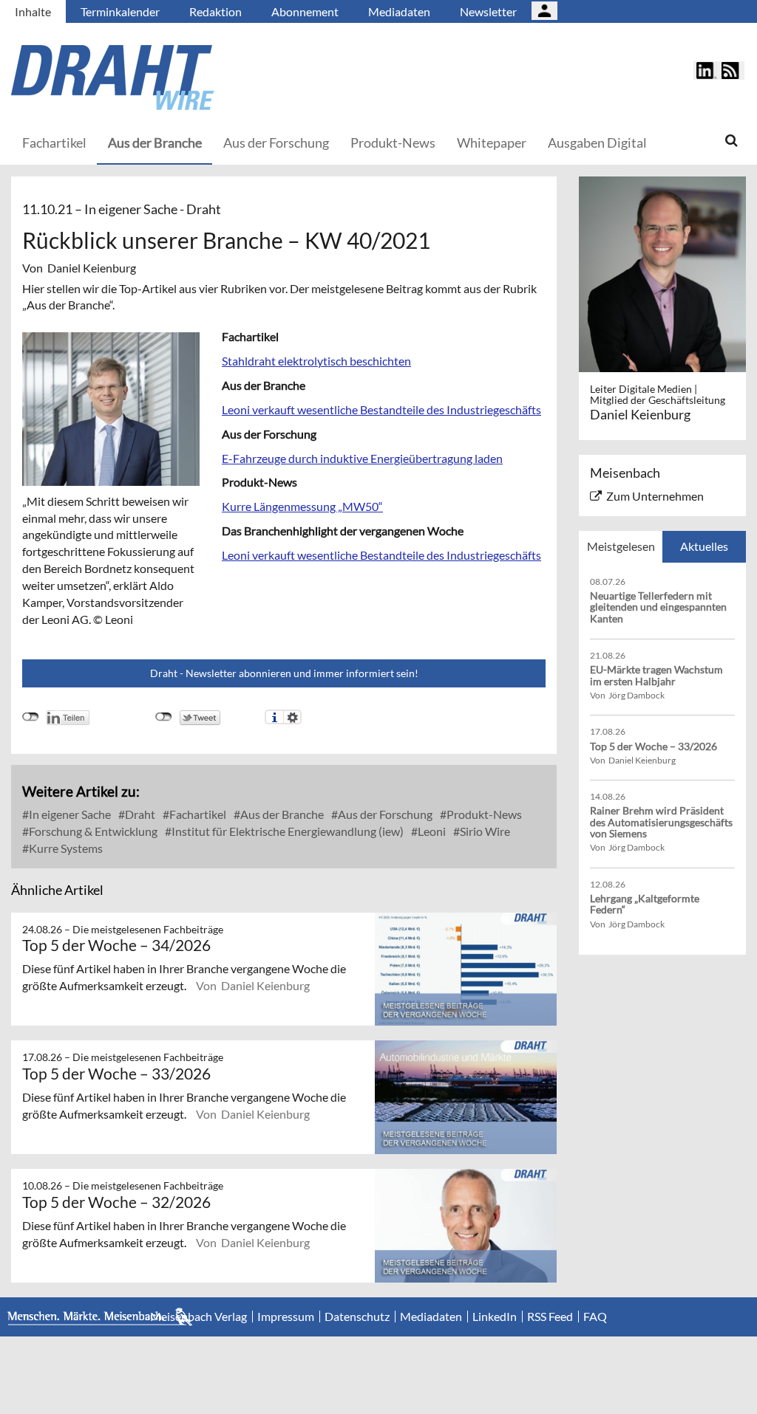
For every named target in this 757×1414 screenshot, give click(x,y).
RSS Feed (550, 1316)
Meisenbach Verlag (198, 1316)
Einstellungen (292, 717)
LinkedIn (494, 1316)
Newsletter (488, 11)
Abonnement (305, 11)
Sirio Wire (484, 831)
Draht (139, 814)
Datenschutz (357, 1316)
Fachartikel (54, 142)
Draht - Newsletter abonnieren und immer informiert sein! (284, 673)
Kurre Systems (65, 848)
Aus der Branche (155, 142)
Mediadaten (399, 11)
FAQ (595, 1316)
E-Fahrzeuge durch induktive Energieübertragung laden (362, 458)
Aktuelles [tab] (704, 546)
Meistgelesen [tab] (621, 546)
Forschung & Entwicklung (92, 831)
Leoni (430, 831)
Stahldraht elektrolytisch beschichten (316, 361)
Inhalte (33, 11)
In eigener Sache (69, 814)
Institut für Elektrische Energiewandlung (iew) (286, 831)
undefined (30, 717)
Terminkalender (120, 11)
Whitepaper (491, 142)
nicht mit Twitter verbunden (163, 717)
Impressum (285, 1316)
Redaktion (215, 11)
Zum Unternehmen (655, 496)
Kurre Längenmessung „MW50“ (302, 506)
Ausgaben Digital (597, 142)
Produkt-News (392, 142)
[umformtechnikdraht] (196, 77)
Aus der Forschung (276, 142)
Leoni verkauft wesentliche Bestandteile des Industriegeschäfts (381, 409)
